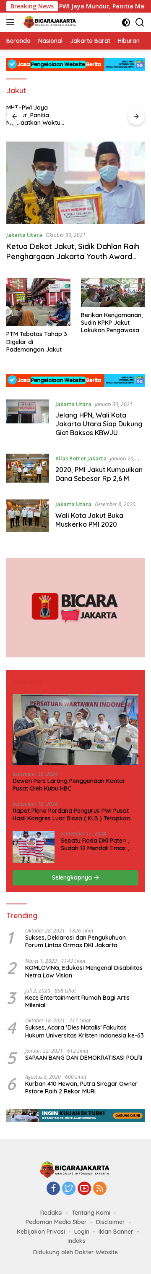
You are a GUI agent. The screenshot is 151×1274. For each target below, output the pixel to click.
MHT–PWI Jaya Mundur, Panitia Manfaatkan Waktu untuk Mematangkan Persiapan (35, 115)
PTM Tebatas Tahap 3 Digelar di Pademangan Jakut (36, 341)
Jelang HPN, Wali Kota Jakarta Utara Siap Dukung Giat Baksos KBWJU (99, 424)
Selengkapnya (73, 877)
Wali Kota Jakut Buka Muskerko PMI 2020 (89, 519)
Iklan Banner (116, 1231)
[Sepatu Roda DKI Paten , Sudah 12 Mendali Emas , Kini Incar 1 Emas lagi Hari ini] (34, 847)
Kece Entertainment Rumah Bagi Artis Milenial (77, 1001)
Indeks (77, 1241)
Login (81, 1231)
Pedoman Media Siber (56, 1222)
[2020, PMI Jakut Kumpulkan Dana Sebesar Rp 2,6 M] (27, 470)
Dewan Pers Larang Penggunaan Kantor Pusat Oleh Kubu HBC (69, 784)
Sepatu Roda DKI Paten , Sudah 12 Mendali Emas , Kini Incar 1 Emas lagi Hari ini (96, 844)
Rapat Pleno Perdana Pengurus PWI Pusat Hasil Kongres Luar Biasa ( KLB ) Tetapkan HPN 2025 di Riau (71, 814)
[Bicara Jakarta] (49, 22)
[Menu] (12, 22)
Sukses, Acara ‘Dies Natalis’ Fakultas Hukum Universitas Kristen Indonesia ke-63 (84, 1031)
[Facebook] (53, 1189)
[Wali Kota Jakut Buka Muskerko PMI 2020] (27, 516)
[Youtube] (84, 1189)
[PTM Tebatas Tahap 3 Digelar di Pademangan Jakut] (38, 302)
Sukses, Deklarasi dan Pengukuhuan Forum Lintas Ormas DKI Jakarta (75, 941)
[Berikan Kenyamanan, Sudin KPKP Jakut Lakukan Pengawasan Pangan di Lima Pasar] (113, 292)
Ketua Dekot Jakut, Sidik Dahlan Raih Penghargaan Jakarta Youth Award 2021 (72, 256)
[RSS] (100, 1189)
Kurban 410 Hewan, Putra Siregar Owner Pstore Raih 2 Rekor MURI (81, 1087)
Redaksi (51, 1212)
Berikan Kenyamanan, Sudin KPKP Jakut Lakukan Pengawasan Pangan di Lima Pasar (112, 322)
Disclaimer (110, 1222)
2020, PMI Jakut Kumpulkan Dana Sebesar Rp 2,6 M (99, 474)
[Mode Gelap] (126, 22)
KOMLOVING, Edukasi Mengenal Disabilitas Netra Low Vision (84, 971)
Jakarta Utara (24, 235)
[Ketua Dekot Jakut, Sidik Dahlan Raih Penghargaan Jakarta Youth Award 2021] (75, 183)
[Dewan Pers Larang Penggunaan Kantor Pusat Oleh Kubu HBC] (75, 729)
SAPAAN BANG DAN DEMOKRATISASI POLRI (83, 1057)
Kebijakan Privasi (41, 1231)
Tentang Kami (91, 1212)
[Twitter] (69, 1189)
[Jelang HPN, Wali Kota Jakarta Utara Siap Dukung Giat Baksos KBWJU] (27, 420)
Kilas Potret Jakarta (81, 458)
